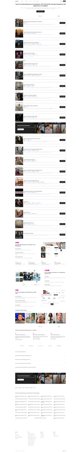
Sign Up (64, 1)
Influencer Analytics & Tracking (31, 442)
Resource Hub (16, 434)
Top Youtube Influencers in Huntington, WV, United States (46, 396)
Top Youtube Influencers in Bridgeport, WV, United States (59, 401)
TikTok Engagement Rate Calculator (32, 438)
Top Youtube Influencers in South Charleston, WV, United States (46, 415)
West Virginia (30, 387)
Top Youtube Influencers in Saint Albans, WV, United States (21, 415)
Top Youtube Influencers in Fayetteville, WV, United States (46, 407)
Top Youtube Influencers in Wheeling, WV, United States (59, 418)
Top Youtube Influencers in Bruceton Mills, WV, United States (21, 404)
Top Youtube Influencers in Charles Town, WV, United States (34, 404)
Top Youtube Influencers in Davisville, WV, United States (59, 404)
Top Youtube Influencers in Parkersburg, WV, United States (33, 396)
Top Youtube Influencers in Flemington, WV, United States (59, 407)
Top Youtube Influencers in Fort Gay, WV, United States (34, 409)
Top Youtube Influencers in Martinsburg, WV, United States (21, 401)
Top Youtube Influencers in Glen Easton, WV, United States (46, 410)
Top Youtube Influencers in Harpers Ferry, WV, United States (59, 410)
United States (26, 387)
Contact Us (54, 433)
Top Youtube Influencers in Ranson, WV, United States (34, 401)
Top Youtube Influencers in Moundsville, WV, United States (46, 412)
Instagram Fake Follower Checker (31, 434)
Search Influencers (20, 129)
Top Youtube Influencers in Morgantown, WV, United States (21, 396)
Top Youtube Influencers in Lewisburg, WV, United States (46, 399)
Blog (15, 433)
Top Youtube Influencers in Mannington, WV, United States (33, 412)
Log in (61, 1)
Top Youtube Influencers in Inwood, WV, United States (21, 412)
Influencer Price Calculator (30, 433)
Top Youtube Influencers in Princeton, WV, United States (59, 412)
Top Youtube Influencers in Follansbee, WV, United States (20, 410)
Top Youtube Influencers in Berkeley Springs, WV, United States (46, 401)
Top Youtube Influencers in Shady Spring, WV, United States (33, 415)
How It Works (54, 434)
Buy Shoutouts (42, 437)
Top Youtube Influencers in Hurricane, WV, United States (59, 396)
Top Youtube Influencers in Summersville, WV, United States (59, 415)
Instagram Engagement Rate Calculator (32, 437)
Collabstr (16, 387)
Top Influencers (20, 387)
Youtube (23, 387)
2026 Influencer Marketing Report (18, 437)
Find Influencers (42, 433)
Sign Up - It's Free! (40, 11)
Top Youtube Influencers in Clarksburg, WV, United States (46, 404)
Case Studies (16, 438)
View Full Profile (62, 33)
